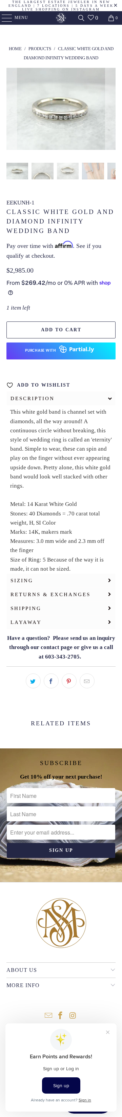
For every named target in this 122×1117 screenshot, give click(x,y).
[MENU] (3, 18)
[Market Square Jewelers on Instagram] (73, 1016)
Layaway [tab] (26, 622)
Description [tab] (33, 398)
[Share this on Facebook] (51, 680)
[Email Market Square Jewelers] (48, 1016)
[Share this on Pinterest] (69, 680)
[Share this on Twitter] (33, 680)
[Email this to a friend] (87, 680)
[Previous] (11, 110)
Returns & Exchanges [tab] (50, 594)
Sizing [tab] (22, 580)
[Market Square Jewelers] (61, 18)
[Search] (81, 18)
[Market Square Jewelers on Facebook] (61, 1016)
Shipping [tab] (26, 608)
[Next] (110, 110)
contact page (57, 647)
